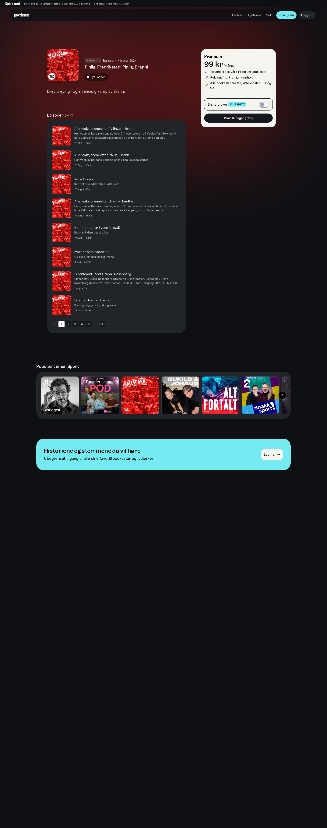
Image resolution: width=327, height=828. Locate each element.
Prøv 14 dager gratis (238, 118)
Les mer (125, 4)
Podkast (238, 15)
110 (102, 324)
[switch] (264, 105)
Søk (269, 15)
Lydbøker (255, 15)
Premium (213, 56)
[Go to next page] (109, 324)
